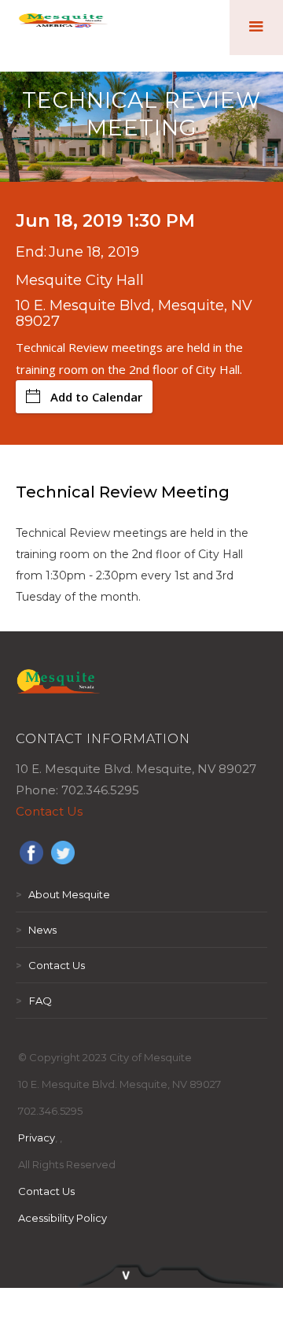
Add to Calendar (96, 397)
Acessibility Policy (62, 1218)
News (36, 929)
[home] (63, 27)
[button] (256, 27)
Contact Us (49, 811)
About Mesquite (63, 894)
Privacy (36, 1137)
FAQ (34, 1000)
